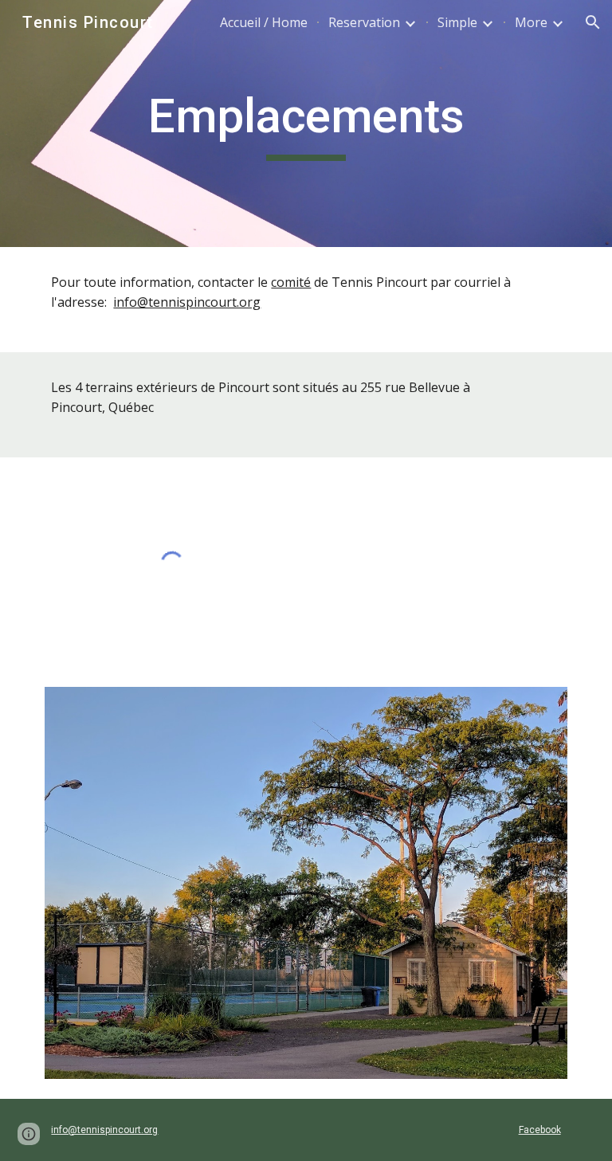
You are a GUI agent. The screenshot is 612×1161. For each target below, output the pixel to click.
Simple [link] (457, 22)
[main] (305, 123)
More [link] (531, 22)
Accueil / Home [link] (264, 22)
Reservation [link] (364, 22)
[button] (593, 22)
